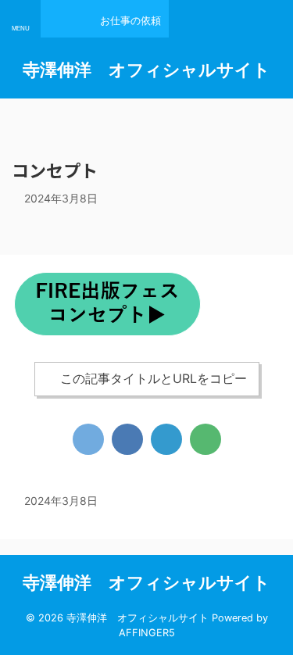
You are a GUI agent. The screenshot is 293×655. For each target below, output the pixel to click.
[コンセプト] (166, 439)
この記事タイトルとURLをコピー (153, 378)
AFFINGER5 (147, 633)
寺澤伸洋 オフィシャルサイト (146, 69)
